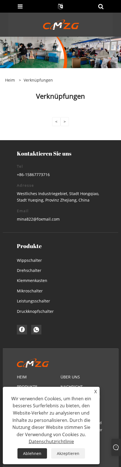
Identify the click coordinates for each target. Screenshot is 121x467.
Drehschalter (29, 270)
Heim (22, 377)
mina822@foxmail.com (38, 219)
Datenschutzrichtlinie (51, 441)
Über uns (70, 377)
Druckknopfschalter (35, 311)
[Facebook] (22, 329)
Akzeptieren (68, 453)
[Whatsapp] (36, 329)
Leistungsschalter (33, 301)
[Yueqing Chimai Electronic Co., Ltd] (61, 24)
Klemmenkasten (32, 280)
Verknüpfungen (38, 80)
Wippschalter (29, 260)
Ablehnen (32, 453)
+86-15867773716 (33, 174)
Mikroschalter (30, 290)
